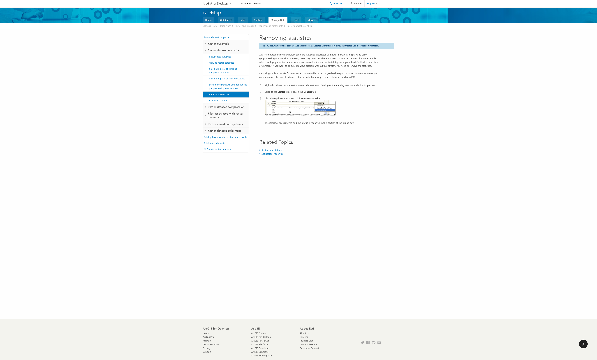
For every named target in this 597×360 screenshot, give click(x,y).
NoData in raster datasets (217, 149)
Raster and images (244, 25)
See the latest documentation (365, 45)
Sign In (358, 3)
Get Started (226, 19)
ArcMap (256, 3)
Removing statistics (219, 94)
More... (311, 19)
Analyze (258, 19)
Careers (304, 336)
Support (207, 351)
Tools (296, 19)
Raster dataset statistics (299, 25)
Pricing (206, 348)
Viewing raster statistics (221, 62)
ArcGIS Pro (245, 3)
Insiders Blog (307, 340)
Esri (387, 3)
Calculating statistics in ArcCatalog (227, 78)
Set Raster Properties (272, 153)
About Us (304, 333)
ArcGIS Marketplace (261, 355)
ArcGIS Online (258, 333)
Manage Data (278, 19)
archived (295, 45)
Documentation (211, 344)
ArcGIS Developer (260, 348)
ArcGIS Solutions (259, 351)
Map (243, 19)
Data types (225, 25)
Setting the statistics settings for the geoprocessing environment (228, 86)
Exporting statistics (219, 100)
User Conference (308, 344)
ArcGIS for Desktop (261, 336)
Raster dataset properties (217, 37)
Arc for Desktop (215, 3)
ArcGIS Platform (259, 344)
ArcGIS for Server (260, 340)
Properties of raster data (270, 25)
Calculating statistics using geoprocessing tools (223, 70)
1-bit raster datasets (214, 143)
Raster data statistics (220, 56)
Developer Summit (309, 348)
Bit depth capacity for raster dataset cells (225, 137)
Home (208, 19)
